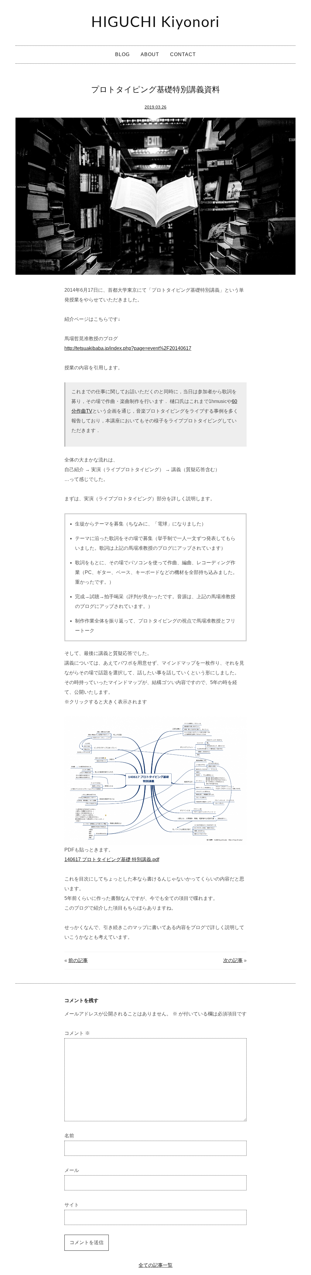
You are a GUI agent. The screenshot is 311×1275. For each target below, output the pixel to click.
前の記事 (78, 960)
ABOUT (150, 54)
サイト (71, 1204)
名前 (69, 1135)
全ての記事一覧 (155, 1265)
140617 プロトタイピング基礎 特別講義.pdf (111, 859)
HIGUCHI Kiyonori (155, 22)
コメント (77, 1033)
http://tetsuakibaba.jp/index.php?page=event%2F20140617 (127, 348)
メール (71, 1170)
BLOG (122, 54)
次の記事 (233, 960)
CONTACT (183, 54)
